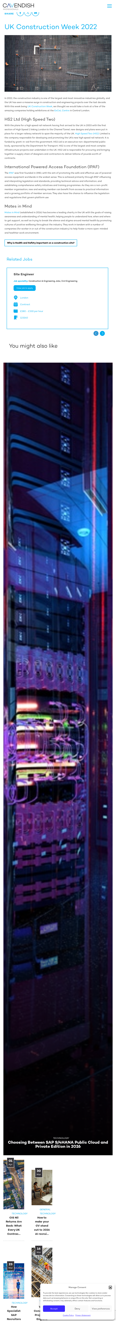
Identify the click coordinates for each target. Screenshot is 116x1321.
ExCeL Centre (61, 110)
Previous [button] (96, 333)
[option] (57, 298)
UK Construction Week (40, 106)
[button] (110, 1287)
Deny (77, 1308)
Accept (54, 1308)
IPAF (11, 172)
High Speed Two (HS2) (87, 133)
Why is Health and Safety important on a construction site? (41, 242)
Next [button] (102, 333)
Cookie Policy (68, 1315)
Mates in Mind (12, 212)
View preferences (101, 1308)
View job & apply (24, 288)
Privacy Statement (83, 1315)
